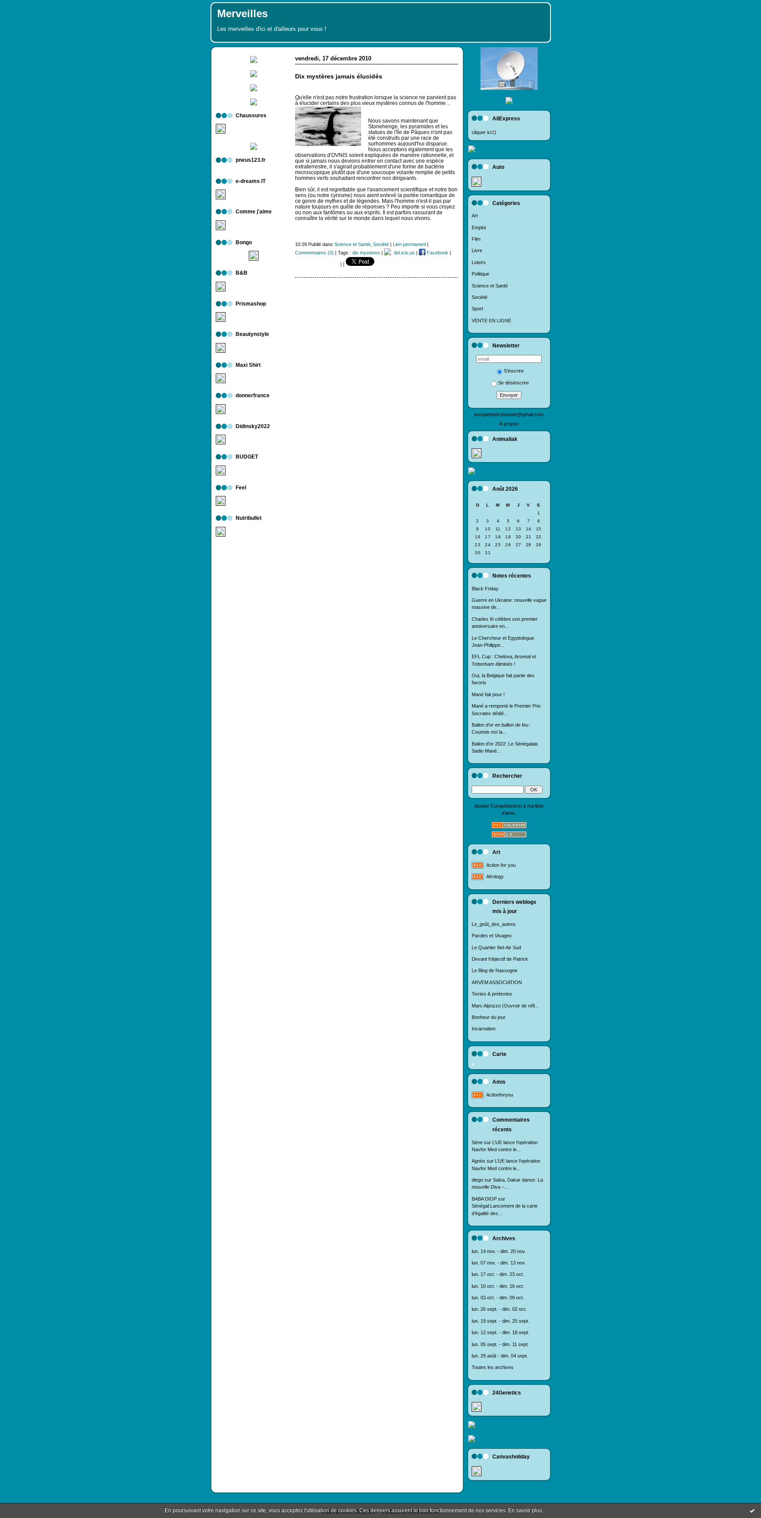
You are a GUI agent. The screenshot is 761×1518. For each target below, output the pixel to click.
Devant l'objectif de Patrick (500, 959)
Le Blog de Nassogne (494, 970)
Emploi (479, 227)
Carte (499, 1054)
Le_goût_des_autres (494, 924)
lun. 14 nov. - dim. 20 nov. (499, 1251)
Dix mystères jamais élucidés (338, 76)
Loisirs (479, 262)
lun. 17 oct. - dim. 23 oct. (498, 1274)
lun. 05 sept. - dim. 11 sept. (500, 1344)
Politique (480, 273)
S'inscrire (514, 370)
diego (477, 1179)
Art (475, 215)
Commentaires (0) (314, 252)
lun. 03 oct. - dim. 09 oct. (498, 1297)
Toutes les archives (492, 1367)
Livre (477, 250)
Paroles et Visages (492, 935)
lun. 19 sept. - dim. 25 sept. (500, 1321)
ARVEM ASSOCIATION (497, 982)
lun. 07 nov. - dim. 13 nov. (499, 1262)
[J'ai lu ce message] (752, 1510)
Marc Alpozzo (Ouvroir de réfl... (505, 1005)
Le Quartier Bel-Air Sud (496, 947)
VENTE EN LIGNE (491, 320)
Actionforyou (499, 1094)
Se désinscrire (513, 382)
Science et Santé (490, 285)
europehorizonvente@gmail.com (508, 414)
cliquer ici (481, 132)
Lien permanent (409, 244)
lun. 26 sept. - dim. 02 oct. (499, 1309)
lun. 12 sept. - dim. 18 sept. (500, 1332)
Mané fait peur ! (488, 694)
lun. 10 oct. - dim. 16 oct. (498, 1286)
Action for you (501, 865)
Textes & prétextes (492, 993)
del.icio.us (403, 252)
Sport (477, 308)
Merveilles (242, 13)
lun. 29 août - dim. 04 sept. (500, 1355)
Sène (477, 1142)
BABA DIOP (484, 1198)
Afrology (495, 876)
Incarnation (483, 1028)
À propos (509, 423)
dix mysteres (366, 252)
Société (480, 297)
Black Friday (485, 588)
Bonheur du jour (489, 1017)
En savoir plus (525, 1510)
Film (476, 239)
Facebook (436, 252)
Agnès (478, 1161)
